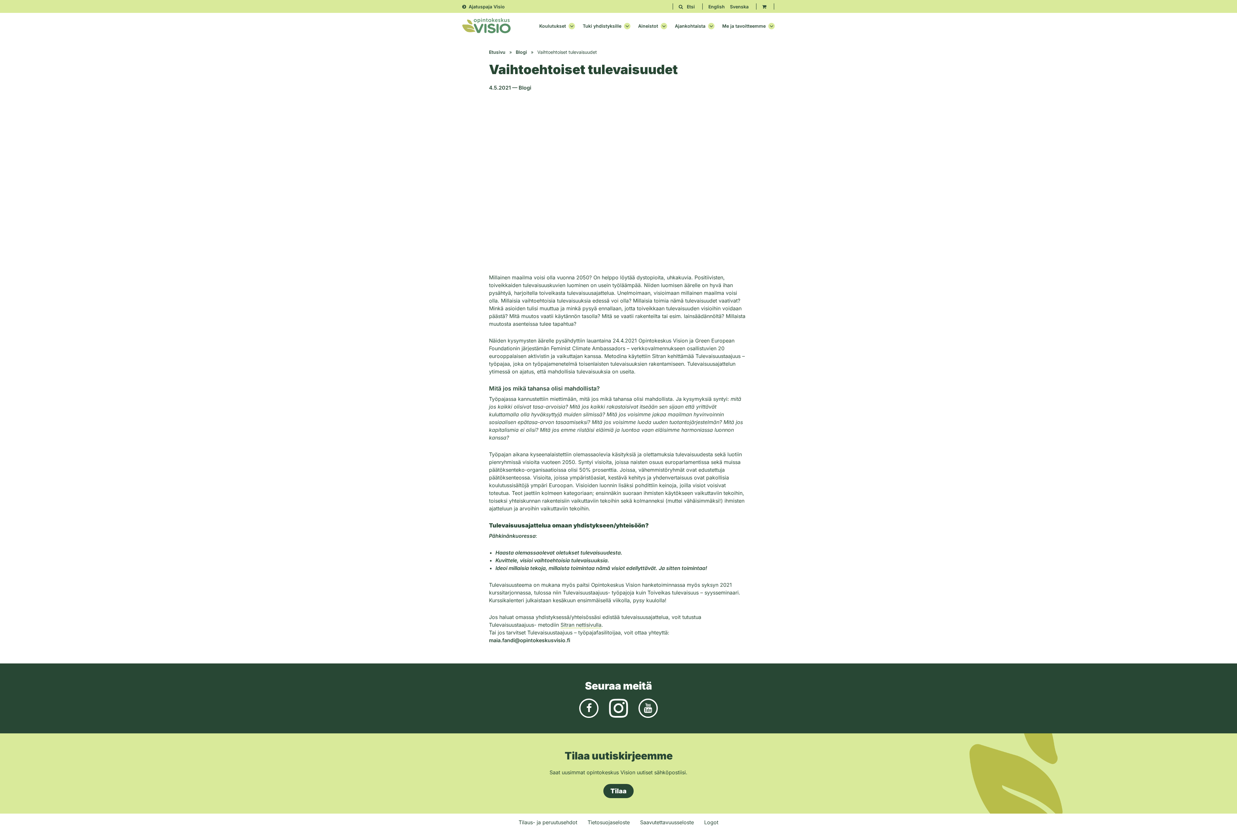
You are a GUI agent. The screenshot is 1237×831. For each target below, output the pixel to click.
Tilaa (618, 791)
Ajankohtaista (690, 26)
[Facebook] (589, 707)
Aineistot (648, 26)
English (716, 6)
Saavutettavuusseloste (667, 822)
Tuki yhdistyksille (602, 26)
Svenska (739, 6)
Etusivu (497, 52)
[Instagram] (618, 707)
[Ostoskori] (764, 6)
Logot (711, 822)
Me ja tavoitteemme (744, 26)
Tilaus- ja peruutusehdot (548, 822)
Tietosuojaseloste (609, 822)
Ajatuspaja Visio (487, 6)
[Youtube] (648, 707)
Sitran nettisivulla (581, 625)
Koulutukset (552, 26)
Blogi (521, 52)
